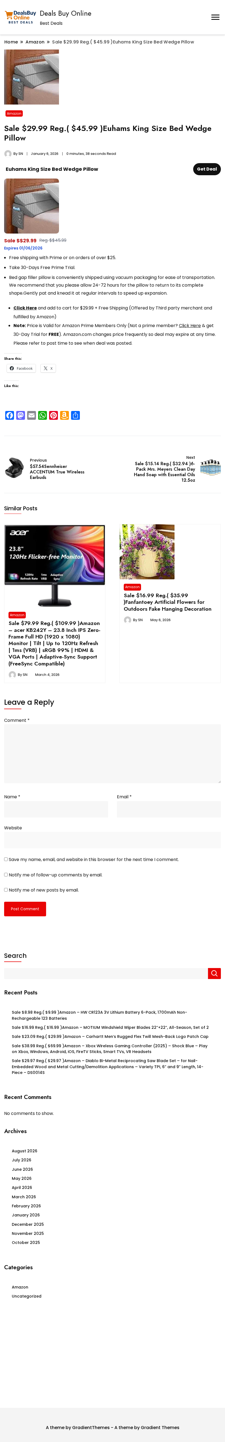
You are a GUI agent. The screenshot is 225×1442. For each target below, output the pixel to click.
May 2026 (22, 1178)
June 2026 (22, 1169)
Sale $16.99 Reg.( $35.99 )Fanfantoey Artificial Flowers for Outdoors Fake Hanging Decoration (168, 602)
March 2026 (24, 1197)
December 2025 (28, 1224)
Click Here (25, 308)
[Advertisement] (112, 1355)
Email (124, 797)
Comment (17, 720)
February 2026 (26, 1206)
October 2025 (26, 1242)
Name (12, 797)
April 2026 (22, 1187)
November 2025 (28, 1233)
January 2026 (26, 1215)
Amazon (14, 113)
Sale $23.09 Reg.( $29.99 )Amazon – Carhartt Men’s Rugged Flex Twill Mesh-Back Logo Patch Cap (110, 1036)
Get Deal (207, 169)
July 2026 (21, 1160)
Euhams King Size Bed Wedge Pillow (52, 169)
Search (15, 956)
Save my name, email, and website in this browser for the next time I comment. (94, 859)
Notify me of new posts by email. (44, 890)
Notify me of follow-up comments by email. (55, 875)
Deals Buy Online (65, 13)
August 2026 (24, 1151)
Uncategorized (26, 1296)
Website (13, 828)
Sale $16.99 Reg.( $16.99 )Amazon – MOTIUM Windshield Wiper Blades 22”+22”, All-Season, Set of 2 (110, 1027)
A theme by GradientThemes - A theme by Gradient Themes (112, 1427)
